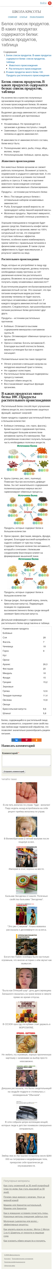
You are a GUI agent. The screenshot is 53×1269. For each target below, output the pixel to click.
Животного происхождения (23, 65)
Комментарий (10, 753)
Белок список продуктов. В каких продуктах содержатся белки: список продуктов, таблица (28, 59)
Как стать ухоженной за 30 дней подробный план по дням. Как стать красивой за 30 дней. (26, 1188)
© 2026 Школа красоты (12, 1255)
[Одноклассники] (37, 740)
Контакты (7, 1259)
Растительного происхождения (25, 68)
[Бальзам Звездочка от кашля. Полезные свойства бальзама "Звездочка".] (26, 892)
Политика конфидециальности (14, 1262)
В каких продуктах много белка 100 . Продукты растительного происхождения (27, 73)
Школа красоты (26, 11)
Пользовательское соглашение (22, 1259)
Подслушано (37, 16)
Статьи (23, 16)
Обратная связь (9, 1265)
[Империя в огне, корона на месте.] (26, 865)
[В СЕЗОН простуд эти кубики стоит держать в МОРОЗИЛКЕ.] (26, 1020)
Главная (12, 16)
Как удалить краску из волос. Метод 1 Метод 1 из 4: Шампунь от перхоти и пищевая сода (26, 1232)
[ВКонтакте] (16, 740)
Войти (43, 2)
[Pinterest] (26, 740)
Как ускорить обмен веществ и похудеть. (25, 1241)
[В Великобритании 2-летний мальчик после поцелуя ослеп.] (26, 835)
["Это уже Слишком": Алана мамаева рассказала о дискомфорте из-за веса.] (26, 923)
